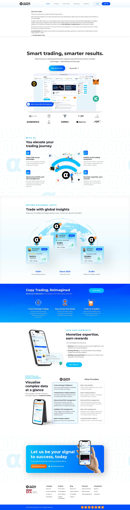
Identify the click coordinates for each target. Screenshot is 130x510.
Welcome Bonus (86, 488)
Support (72, 496)
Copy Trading (61, 494)
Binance (96, 488)
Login (97, 3)
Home (48, 3)
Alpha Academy (74, 491)
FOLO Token (66, 3)
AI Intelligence (62, 491)
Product (56, 3)
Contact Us (49, 494)
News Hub (76, 3)
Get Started (49, 496)
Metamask (97, 494)
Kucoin (96, 491)
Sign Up (106, 3)
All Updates (73, 494)
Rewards (86, 3)
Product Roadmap (51, 491)
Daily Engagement (87, 494)
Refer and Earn (86, 491)
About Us (48, 488)
